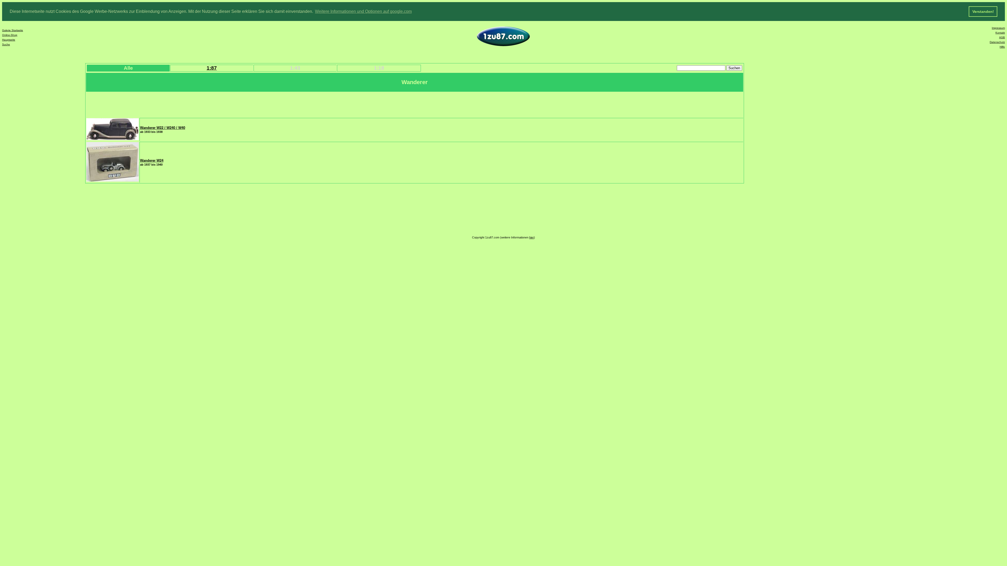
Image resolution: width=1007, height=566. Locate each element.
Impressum (998, 27)
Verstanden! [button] (983, 11)
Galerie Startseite (12, 30)
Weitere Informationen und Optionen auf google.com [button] (363, 11)
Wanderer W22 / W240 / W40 (162, 128)
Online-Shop (9, 35)
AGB (1002, 37)
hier (531, 237)
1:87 (212, 68)
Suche (6, 44)
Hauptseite (8, 39)
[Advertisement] (181, 104)
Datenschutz (997, 42)
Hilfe (1002, 46)
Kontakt (1000, 32)
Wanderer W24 (151, 160)
